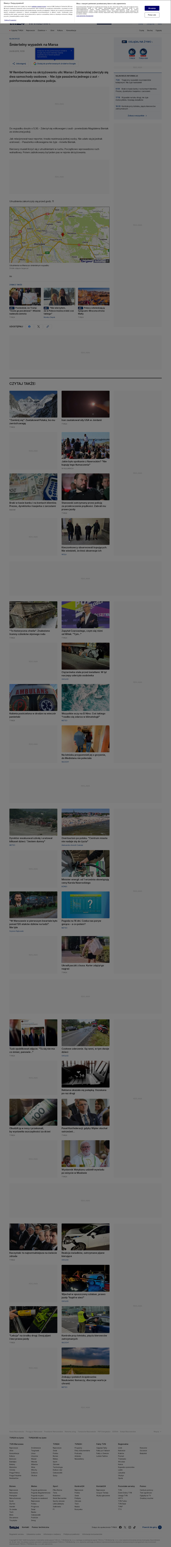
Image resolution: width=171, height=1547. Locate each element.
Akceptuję (152, 8)
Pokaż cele (152, 15)
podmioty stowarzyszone (39, 6)
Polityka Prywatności (10, 20)
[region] (85, 12)
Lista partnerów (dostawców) (84, 16)
